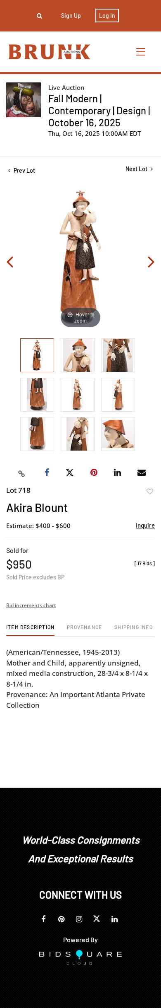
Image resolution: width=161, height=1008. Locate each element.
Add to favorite (150, 491)
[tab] (30, 630)
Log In (107, 15)
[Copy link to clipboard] (22, 473)
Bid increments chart (31, 605)
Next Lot (137, 168)
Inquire (145, 525)
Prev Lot (23, 170)
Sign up (71, 15)
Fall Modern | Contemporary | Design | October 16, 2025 (99, 110)
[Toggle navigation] (141, 51)
